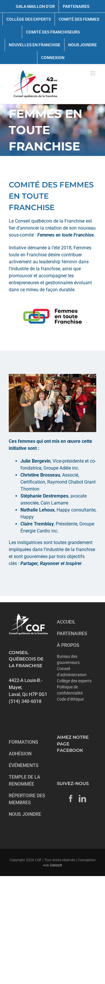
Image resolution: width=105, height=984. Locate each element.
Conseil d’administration (72, 671)
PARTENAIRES (72, 633)
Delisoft (56, 865)
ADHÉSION (20, 753)
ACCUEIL (66, 622)
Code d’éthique (70, 699)
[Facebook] (70, 798)
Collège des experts (74, 681)
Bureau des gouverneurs (68, 659)
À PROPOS (68, 645)
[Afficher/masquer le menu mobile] (93, 73)
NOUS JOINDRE (25, 814)
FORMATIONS (23, 742)
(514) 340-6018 (25, 701)
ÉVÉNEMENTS (23, 765)
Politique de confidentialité (70, 690)
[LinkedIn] (82, 798)
